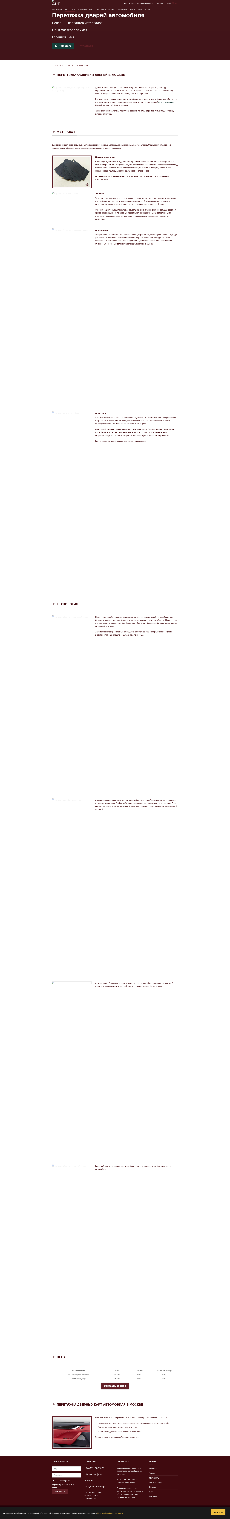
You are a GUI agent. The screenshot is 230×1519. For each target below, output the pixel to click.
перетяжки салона (166, 102)
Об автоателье (105, 9)
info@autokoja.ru (93, 1474)
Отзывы (122, 9)
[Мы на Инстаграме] (173, 3)
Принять (218, 1512)
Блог (132, 9)
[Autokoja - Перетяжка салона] (64, 3)
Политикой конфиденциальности (110, 1513)
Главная (57, 9)
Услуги (69, 9)
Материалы (85, 9)
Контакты (144, 9)
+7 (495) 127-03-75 (94, 1468)
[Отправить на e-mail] (176, 3)
